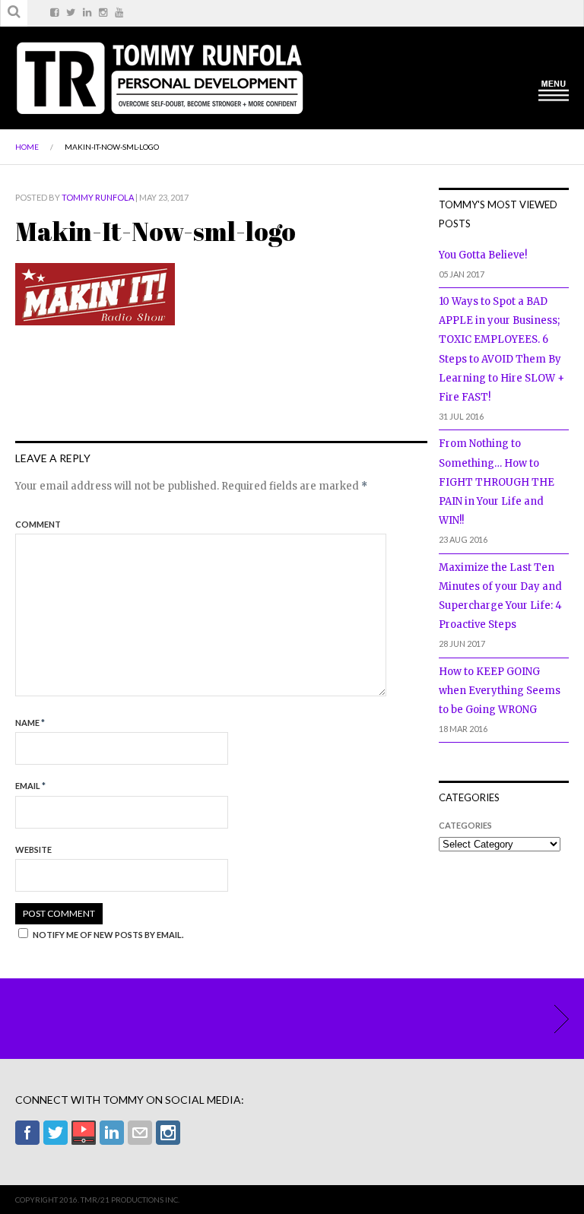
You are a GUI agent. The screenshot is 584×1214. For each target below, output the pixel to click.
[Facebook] (27, 1132)
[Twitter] (55, 1132)
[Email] (140, 1132)
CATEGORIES (465, 825)
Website (33, 849)
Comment (38, 524)
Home (27, 146)
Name (30, 722)
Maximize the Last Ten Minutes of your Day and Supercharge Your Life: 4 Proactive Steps (500, 596)
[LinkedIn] (112, 1132)
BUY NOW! (553, 1018)
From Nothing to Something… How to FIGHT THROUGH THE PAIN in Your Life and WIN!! (496, 482)
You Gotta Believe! (483, 255)
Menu (553, 89)
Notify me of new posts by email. (108, 935)
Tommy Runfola (98, 197)
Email (30, 786)
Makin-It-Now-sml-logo (112, 146)
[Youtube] (83, 1132)
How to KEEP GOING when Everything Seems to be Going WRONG (499, 690)
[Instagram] (168, 1132)
